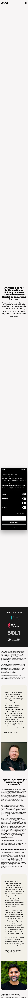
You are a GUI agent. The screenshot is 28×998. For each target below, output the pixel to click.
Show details (20, 513)
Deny (14, 527)
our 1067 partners (10, 476)
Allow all (14, 517)
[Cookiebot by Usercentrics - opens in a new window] (20, 470)
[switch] (24, 499)
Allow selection (14, 522)
